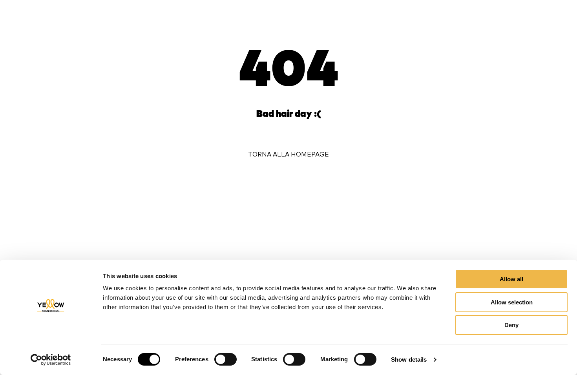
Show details (409, 359)
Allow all (511, 279)
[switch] (225, 359)
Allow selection (512, 302)
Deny (511, 325)
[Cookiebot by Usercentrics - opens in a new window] (50, 360)
